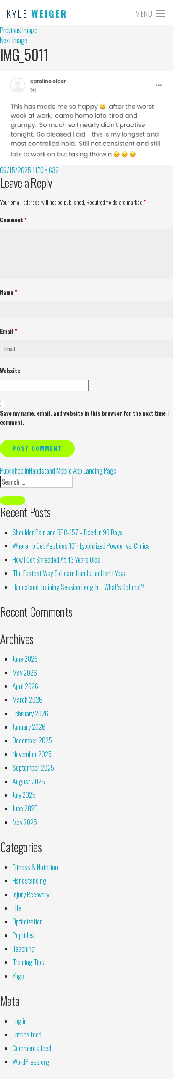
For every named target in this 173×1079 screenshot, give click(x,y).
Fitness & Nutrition (35, 867)
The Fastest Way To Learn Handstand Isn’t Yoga (70, 573)
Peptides (23, 935)
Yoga (18, 976)
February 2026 (30, 713)
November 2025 (32, 754)
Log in (20, 1021)
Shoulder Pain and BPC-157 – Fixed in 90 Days (68, 532)
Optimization (28, 921)
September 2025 (33, 768)
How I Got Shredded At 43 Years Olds (56, 560)
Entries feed (27, 1034)
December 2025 (32, 740)
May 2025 (25, 822)
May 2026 (25, 673)
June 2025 (25, 808)
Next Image (13, 40)
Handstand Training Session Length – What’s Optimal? (78, 587)
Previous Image (18, 30)
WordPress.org (31, 1062)
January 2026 (29, 727)
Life (17, 908)
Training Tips (28, 962)
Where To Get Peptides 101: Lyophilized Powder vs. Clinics (81, 546)
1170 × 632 (45, 170)
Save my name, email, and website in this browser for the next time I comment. (84, 417)
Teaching (24, 949)
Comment (13, 220)
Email (8, 331)
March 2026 (27, 700)
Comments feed (32, 1048)
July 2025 (24, 795)
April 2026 (25, 686)
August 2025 (29, 781)
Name (8, 292)
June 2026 (25, 659)
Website (10, 370)
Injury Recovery (31, 895)
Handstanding (29, 881)
